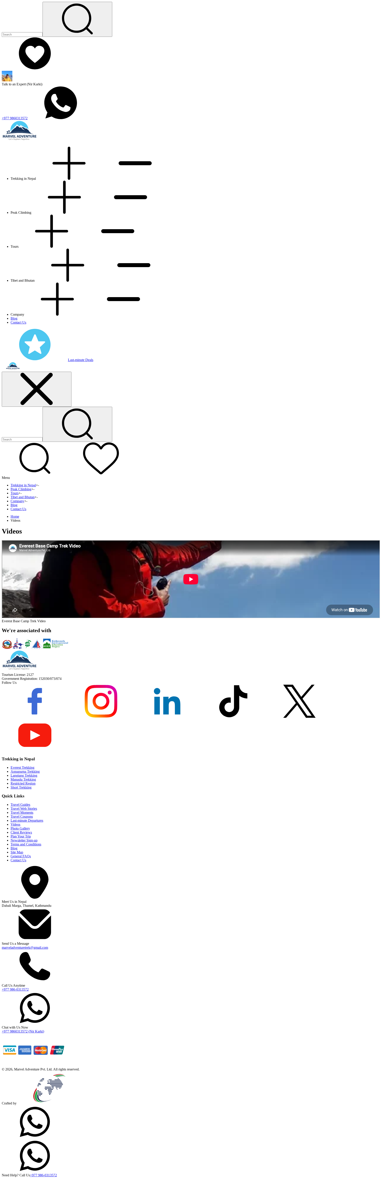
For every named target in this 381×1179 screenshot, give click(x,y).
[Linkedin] (167, 716)
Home (15, 516)
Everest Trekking (22, 767)
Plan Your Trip (21, 836)
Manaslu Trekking (23, 779)
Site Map (17, 852)
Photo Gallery (20, 828)
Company (17, 501)
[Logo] (19, 671)
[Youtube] (35, 750)
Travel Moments (22, 812)
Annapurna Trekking (25, 771)
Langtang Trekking (24, 775)
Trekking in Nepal (23, 485)
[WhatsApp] (35, 1137)
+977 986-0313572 (15, 989)
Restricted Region (23, 783)
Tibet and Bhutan (23, 497)
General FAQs (21, 856)
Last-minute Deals (80, 360)
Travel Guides (20, 804)
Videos (15, 824)
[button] (35, 474)
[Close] (36, 389)
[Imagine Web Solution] (50, 1103)
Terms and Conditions (26, 844)
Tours (15, 493)
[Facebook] (35, 716)
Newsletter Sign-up (24, 840)
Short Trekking (21, 787)
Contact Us (18, 322)
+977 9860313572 (15, 118)
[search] (77, 424)
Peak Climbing (21, 489)
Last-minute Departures (27, 820)
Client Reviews (21, 832)
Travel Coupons (22, 816)
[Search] (77, 19)
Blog (14, 318)
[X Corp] (299, 716)
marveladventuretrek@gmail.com (25, 947)
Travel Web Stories (24, 808)
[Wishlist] (35, 69)
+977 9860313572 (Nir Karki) (23, 1031)
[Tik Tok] (233, 716)
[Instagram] (101, 716)
